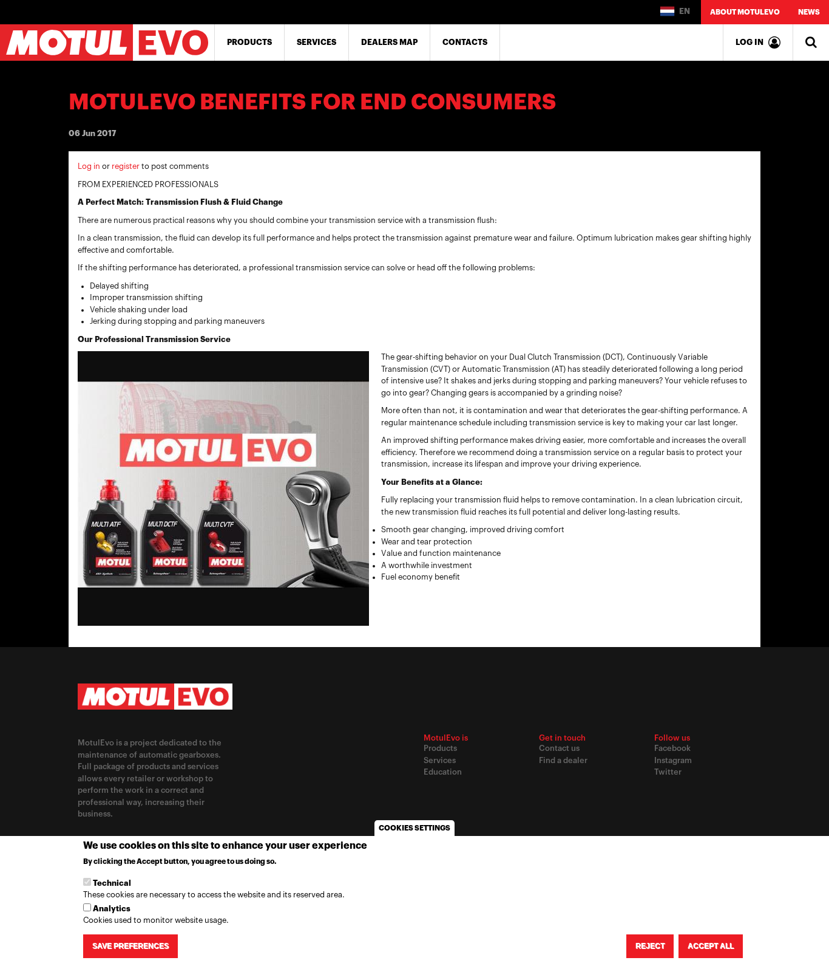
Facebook (672, 748)
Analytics (111, 909)
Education (443, 772)
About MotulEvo (745, 12)
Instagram (673, 760)
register (126, 166)
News (809, 12)
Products (249, 42)
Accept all (711, 946)
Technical (112, 883)
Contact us (559, 748)
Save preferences (130, 946)
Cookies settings (414, 828)
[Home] (107, 42)
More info (299, 862)
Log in (89, 166)
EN (683, 11)
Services (316, 42)
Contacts (464, 42)
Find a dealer (563, 760)
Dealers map (389, 42)
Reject (650, 946)
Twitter (668, 772)
